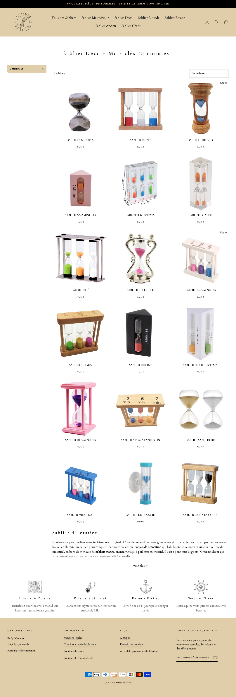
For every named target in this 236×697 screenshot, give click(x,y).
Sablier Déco (123, 17)
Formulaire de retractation (21, 650)
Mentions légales (73, 637)
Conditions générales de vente (80, 644)
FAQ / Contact (15, 638)
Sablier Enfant (175, 17)
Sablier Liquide (148, 17)
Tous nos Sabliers (63, 17)
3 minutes (16, 68)
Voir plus (139, 566)
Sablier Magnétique (95, 17)
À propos (125, 637)
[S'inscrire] (215, 657)
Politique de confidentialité (78, 658)
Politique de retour (74, 651)
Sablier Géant (131, 26)
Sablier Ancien (106, 26)
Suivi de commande (18, 644)
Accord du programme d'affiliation (139, 651)
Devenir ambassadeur (131, 644)
